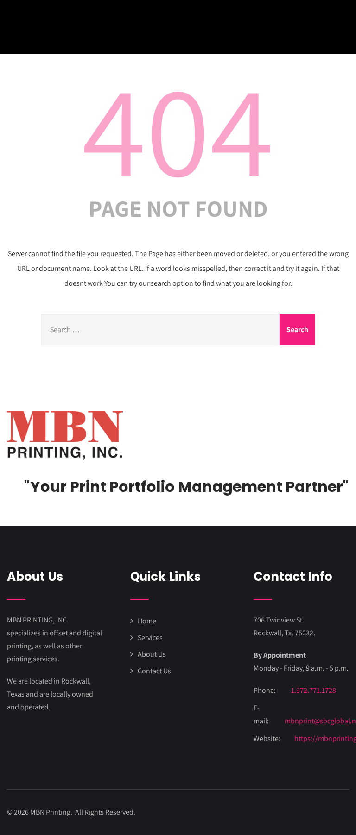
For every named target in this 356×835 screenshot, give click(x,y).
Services (150, 637)
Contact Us (154, 671)
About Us (152, 654)
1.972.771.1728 (313, 690)
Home (147, 621)
